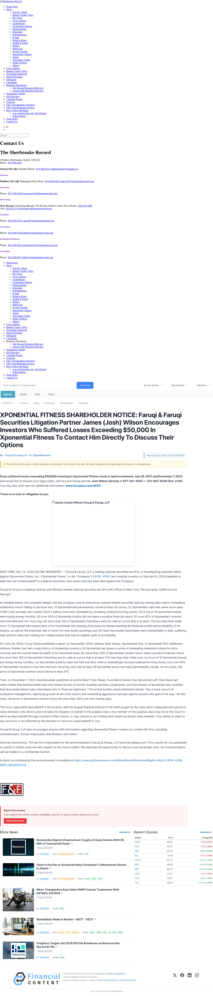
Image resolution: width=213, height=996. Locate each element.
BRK (114, 932)
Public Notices (19, 62)
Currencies (49, 403)
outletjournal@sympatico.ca (64, 169)
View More (124, 832)
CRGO (62, 957)
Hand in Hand (19, 40)
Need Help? (12, 119)
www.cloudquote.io (116, 973)
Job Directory (13, 96)
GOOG (138, 860)
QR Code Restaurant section (20, 107)
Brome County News (23, 15)
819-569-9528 (15, 233)
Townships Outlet (21, 60)
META (137, 864)
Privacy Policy (108, 980)
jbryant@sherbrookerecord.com (36, 208)
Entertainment (19, 34)
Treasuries (83, 403)
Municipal (17, 48)
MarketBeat (44, 854)
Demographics (19, 29)
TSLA (137, 882)
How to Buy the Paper (17, 110)
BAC (136, 855)
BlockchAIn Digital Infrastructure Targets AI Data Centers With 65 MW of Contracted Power (80, 841)
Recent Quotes (151, 385)
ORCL (137, 878)
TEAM (94, 879)
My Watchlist (177, 385)
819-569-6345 (52, 181)
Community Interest (22, 26)
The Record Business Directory (28, 88)
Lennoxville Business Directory (28, 91)
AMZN (99, 932)
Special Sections (14, 76)
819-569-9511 (43, 169)
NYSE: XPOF (102, 576)
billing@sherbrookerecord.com (38, 233)
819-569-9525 (15, 220)
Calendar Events (14, 99)
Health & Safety (20, 43)
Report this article (15, 820)
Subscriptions (19, 116)
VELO (100, 879)
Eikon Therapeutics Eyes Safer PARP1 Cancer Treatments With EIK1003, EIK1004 (77, 891)
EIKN (61, 908)
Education (17, 32)
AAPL (137, 846)
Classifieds (11, 82)
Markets (8, 394)
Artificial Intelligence (66, 854)
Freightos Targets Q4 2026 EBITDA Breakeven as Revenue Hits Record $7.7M (78, 945)
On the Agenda (19, 51)
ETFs (37, 394)
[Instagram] (197, 979)
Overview (24, 403)
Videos (15, 65)
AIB (86, 854)
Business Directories (16, 85)
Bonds (61, 932)
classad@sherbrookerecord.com (38, 220)
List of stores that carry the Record (29, 113)
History (16, 46)
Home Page (12, 6)
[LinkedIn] (189, 979)
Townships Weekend (16, 74)
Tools (51, 394)
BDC (104, 932)
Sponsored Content (21, 54)
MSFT (137, 869)
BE (110, 932)
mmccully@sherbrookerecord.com (77, 181)
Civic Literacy (19, 20)
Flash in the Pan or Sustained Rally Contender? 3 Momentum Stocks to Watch (81, 866)
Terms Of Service (128, 980)
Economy (75, 932)
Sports (15, 57)
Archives (10, 102)
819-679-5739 (13, 208)
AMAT (92, 932)
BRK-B (120, 932)
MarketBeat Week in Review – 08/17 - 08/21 (66, 919)
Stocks (23, 394)
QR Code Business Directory (20, 105)
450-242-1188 (85, 205)
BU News (17, 18)
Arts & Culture (19, 12)
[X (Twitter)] (175, 979)
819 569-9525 (15, 162)
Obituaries (11, 79)
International (66, 403)
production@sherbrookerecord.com (40, 245)
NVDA (137, 873)
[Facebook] (182, 979)
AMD (137, 851)
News (9, 9)
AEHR (87, 879)
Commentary (18, 23)
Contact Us (11, 121)
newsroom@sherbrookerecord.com (40, 193)
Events (15, 37)
